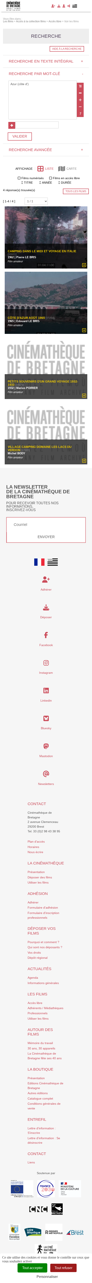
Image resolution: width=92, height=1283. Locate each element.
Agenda (33, 977)
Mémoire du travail (40, 1043)
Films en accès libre (66, 178)
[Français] (39, 562)
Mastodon (46, 756)
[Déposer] (58, 6)
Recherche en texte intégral (46, 61)
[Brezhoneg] (74, 6)
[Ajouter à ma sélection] (84, 265)
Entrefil (37, 1119)
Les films (37, 994)
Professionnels (37, 1013)
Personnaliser (47, 1276)
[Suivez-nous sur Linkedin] (46, 691)
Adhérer (33, 902)
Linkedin (46, 700)
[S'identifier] (63, 6)
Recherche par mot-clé (46, 74)
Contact (37, 804)
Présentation (36, 872)
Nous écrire (35, 852)
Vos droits (34, 952)
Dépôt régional (37, 957)
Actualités (39, 969)
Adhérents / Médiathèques (45, 1008)
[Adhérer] (53, 6)
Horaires (33, 847)
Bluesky (46, 728)
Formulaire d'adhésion (43, 907)
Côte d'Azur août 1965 (26, 318)
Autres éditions (38, 1093)
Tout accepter (32, 1268)
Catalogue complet (40, 1098)
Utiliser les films (38, 882)
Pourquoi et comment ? (43, 942)
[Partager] (68, 6)
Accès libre (35, 1003)
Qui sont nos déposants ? (45, 947)
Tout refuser (63, 1268)
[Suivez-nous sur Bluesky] (46, 719)
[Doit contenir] (80, 99)
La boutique (40, 1069)
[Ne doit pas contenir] (80, 106)
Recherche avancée (46, 150)
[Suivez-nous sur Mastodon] (46, 747)
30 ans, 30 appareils (41, 1048)
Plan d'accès (36, 841)
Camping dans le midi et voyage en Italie (42, 251)
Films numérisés (32, 178)
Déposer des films (40, 877)
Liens (31, 1162)
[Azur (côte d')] (42, 84)
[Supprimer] (80, 93)
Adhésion (38, 893)
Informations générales (43, 983)
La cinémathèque (46, 863)
